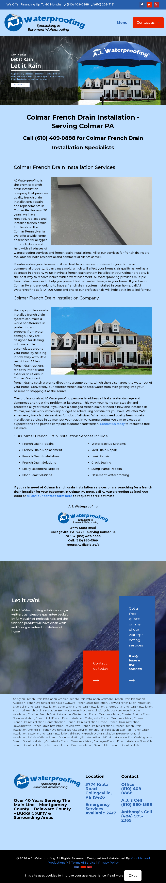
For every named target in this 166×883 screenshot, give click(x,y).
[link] (96, 680)
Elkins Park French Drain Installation (92, 733)
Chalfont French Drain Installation (49, 714)
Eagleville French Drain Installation (96, 729)
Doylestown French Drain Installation (88, 725)
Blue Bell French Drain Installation (34, 706)
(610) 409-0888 (78, 4)
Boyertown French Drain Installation (81, 706)
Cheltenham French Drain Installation (96, 714)
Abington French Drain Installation (35, 698)
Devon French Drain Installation (118, 722)
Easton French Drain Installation (48, 733)
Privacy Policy (108, 862)
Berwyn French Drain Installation (130, 702)
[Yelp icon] (156, 4)
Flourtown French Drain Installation (104, 737)
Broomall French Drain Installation (35, 710)
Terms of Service (83, 862)
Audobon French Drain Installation (35, 702)
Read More (115, 875)
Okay (133, 876)
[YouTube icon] (149, 4)
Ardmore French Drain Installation (123, 698)
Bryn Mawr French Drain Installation (81, 710)
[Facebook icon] (142, 4)
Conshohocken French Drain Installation (71, 722)
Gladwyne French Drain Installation (116, 741)
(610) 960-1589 (87, 540)
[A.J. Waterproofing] (44, 23)
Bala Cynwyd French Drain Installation (82, 702)
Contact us (146, 22)
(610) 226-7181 (104, 4)
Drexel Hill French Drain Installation (50, 729)
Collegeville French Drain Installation (108, 718)
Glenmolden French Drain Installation (118, 745)
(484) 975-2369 (132, 818)
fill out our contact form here (49, 496)
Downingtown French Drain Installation (38, 725)
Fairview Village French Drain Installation (54, 737)
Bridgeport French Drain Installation (129, 706)
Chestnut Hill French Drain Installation (59, 718)
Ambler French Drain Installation (79, 698)
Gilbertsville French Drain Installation (68, 741)
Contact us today (112, 424)
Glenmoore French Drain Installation (69, 745)
